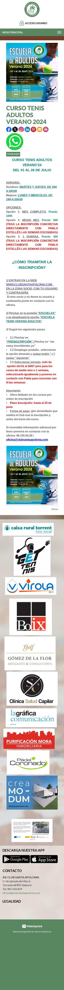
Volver (54, 509)
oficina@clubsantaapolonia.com (27, 439)
